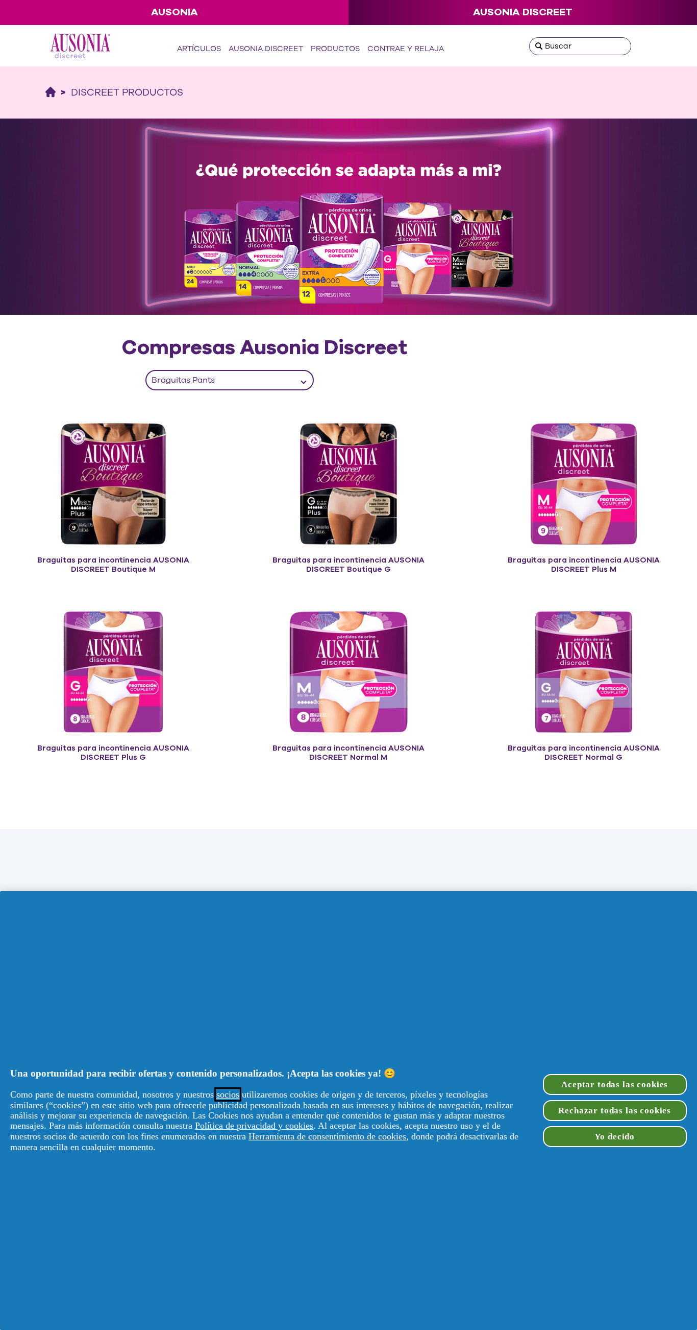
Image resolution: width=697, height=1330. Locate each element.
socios (227, 1094)
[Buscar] (538, 46)
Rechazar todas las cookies (614, 1110)
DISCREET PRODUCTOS (127, 92)
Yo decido (614, 1136)
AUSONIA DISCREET (522, 12)
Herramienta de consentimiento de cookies (327, 1136)
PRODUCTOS (335, 48)
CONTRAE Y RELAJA (405, 48)
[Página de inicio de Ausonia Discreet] (50, 92)
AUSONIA (174, 12)
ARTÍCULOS (199, 48)
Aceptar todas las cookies (614, 1084)
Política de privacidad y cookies (254, 1126)
